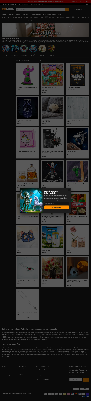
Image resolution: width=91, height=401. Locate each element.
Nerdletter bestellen (56, 207)
